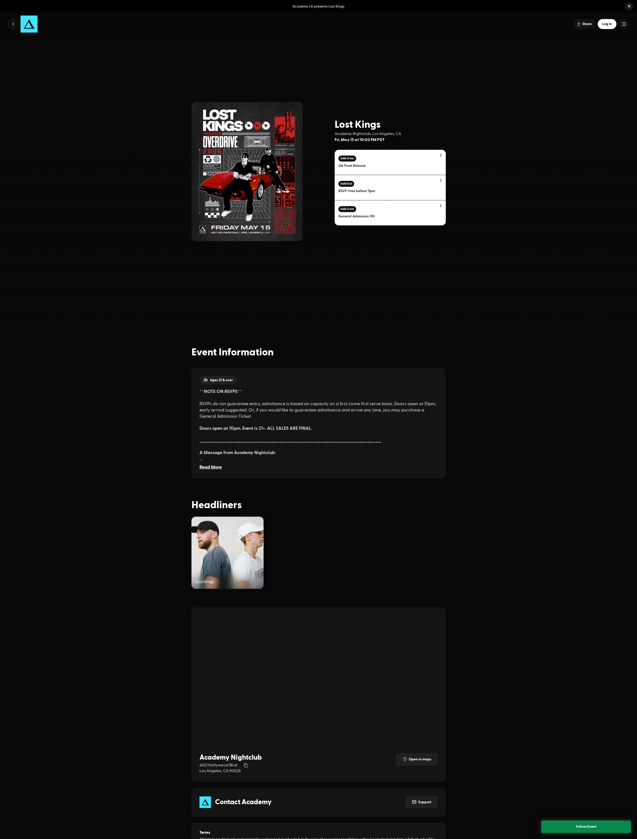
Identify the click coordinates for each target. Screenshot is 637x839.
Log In (607, 24)
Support (424, 802)
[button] (629, 7)
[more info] (441, 155)
